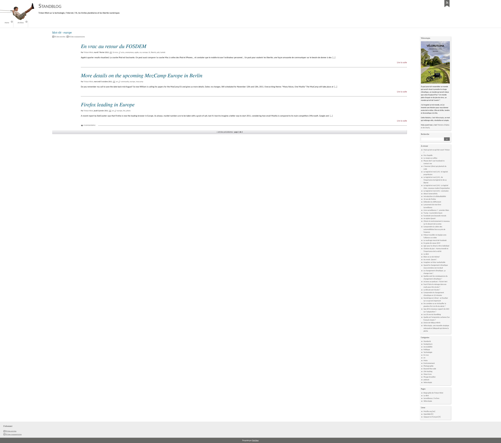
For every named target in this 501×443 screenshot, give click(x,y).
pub (158, 52)
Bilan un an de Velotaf (431, 257)
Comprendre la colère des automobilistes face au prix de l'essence (434, 229)
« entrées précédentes (224, 132)
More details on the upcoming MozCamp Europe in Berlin (141, 75)
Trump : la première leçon (433, 213)
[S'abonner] (447, 7)
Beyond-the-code (430, 369)
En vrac (115, 52)
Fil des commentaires (77, 37)
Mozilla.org (428, 411)
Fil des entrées (60, 37)
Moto (426, 361)
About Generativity (430, 194)
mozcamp (139, 82)
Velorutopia (428, 383)
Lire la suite (402, 63)
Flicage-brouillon (430, 377)
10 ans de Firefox (430, 199)
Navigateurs (428, 344)
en (117, 82)
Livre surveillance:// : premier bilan (436, 210)
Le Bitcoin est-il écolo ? (432, 290)
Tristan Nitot (88, 52)
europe (145, 52)
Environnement (429, 363)
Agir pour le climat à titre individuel (436, 246)
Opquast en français (431, 417)
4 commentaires (89, 125)
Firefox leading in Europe (108, 104)
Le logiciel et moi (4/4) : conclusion (436, 191)
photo (128, 111)
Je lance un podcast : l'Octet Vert (435, 282)
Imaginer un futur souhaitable (434, 262)
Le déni (426, 254)
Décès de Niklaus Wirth (432, 323)
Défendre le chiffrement (432, 202)
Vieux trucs (428, 374)
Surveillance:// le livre (431, 398)
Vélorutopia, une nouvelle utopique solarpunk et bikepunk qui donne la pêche (436, 328)
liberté (153, 52)
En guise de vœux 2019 (432, 243)
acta (122, 52)
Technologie (428, 352)
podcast (426, 380)
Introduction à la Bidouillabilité (435, 196)
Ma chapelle (428, 155)
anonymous (129, 52)
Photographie (428, 366)
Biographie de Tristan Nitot (433, 393)
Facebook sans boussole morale (435, 216)
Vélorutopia (439, 118)
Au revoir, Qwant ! (430, 260)
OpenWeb (427, 414)
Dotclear (255, 440)
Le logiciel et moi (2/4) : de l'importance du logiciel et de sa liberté (435, 180)
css (140, 52)
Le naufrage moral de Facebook (435, 240)
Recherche (425, 134)
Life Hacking (428, 372)
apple (137, 52)
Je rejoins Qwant (430, 219)
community (125, 82)
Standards (427, 341)
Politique (427, 350)
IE (149, 52)
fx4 (124, 111)
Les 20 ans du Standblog (432, 315)
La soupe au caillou (430, 158)
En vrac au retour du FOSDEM (113, 45)
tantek (162, 52)
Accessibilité (428, 347)
